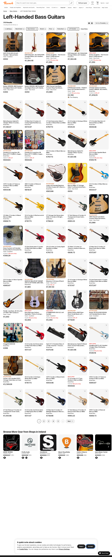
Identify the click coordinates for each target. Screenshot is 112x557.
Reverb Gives (97, 7)
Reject (81, 546)
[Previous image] (5, 42)
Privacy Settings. (64, 549)
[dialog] (56, 546)
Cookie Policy (23, 549)
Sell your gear (82, 3)
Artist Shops (89, 7)
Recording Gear (41, 7)
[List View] (92, 23)
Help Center (105, 7)
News (74, 7)
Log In (107, 3)
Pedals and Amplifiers (15, 7)
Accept (90, 546)
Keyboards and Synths (29, 7)
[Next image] (20, 42)
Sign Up (102, 3)
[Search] (71, 3)
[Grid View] (89, 23)
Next (69, 421)
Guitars (6, 7)
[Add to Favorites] (20, 34)
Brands (70, 7)
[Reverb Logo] (8, 3)
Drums (48, 7)
